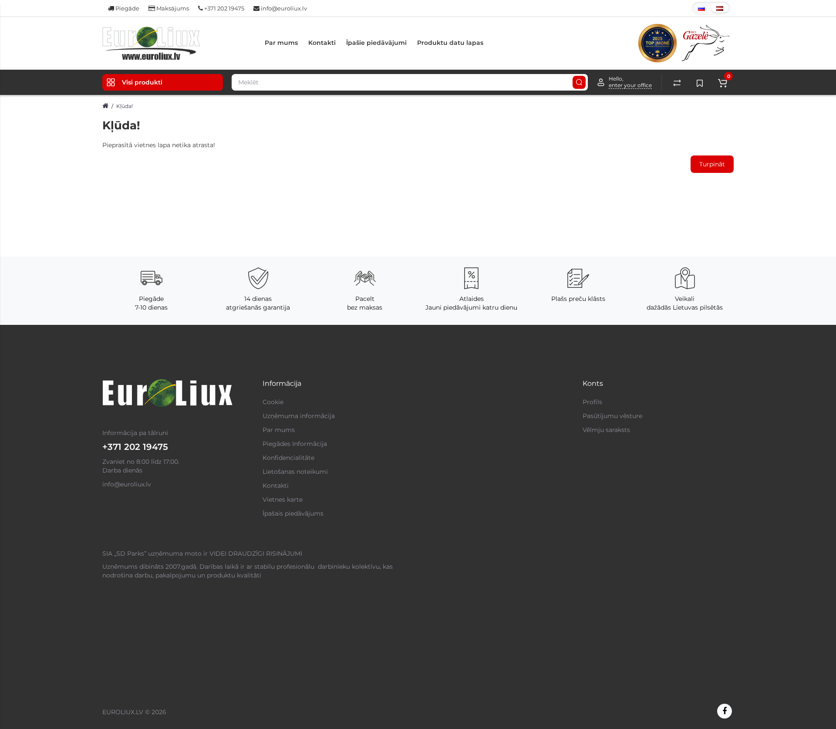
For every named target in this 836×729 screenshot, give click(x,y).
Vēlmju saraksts (606, 430)
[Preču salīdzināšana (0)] (677, 82)
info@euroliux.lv (283, 8)
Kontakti (322, 43)
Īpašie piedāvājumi (376, 43)
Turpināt (712, 164)
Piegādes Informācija (295, 444)
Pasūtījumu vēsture (612, 416)
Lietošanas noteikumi (295, 472)
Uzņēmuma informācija (299, 416)
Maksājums (172, 8)
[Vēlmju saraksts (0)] (699, 82)
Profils (592, 402)
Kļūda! (124, 106)
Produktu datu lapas (450, 43)
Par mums (281, 43)
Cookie (273, 402)
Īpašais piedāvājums (293, 513)
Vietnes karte (283, 499)
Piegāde (126, 8)
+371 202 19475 (223, 8)
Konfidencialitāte (288, 458)
